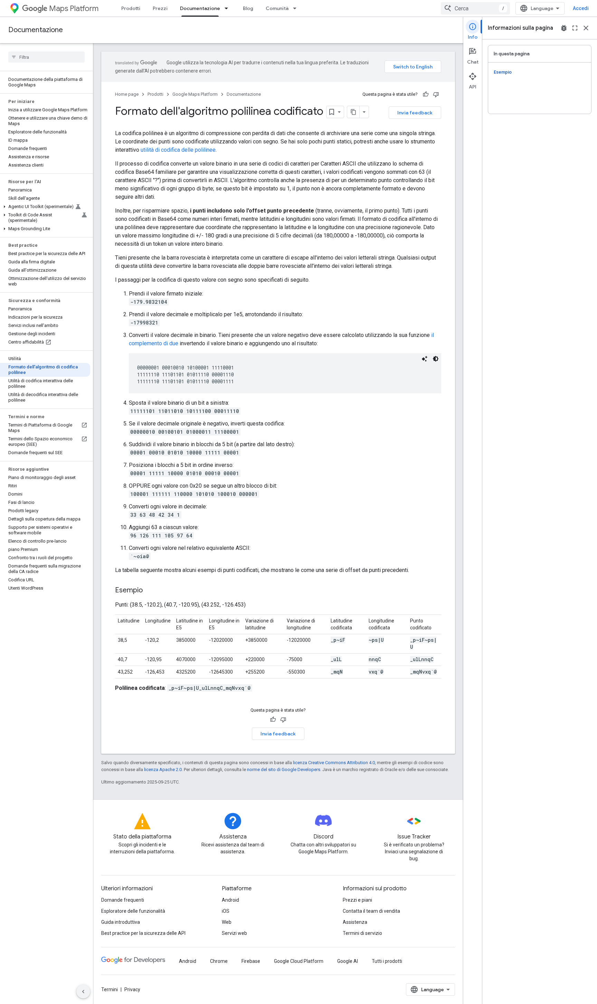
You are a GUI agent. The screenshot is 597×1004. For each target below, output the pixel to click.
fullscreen (575, 28)
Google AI (347, 961)
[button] (45, 207)
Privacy (132, 989)
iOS (225, 911)
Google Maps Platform (195, 94)
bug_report (564, 28)
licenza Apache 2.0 (163, 769)
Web (226, 922)
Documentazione (200, 8)
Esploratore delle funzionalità (133, 911)
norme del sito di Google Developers (283, 769)
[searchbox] (46, 57)
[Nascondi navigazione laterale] (83, 991)
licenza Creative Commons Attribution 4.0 (334, 762)
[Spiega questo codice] (424, 358)
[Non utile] (436, 94)
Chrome (219, 961)
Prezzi (160, 8)
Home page (127, 94)
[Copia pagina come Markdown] (353, 112)
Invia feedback (415, 113)
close (586, 28)
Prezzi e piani (357, 900)
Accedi (581, 8)
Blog (248, 8)
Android (230, 900)
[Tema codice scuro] (435, 358)
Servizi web (234, 933)
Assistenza (355, 922)
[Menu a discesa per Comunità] (296, 8)
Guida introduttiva (120, 922)
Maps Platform (73, 8)
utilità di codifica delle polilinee (178, 150)
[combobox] (475, 8)
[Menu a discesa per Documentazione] (228, 8)
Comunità (277, 8)
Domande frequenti (122, 900)
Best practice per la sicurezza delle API (143, 933)
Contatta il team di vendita (371, 911)
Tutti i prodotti (387, 961)
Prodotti (130, 8)
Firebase (250, 961)
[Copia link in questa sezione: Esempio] (150, 591)
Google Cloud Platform (298, 961)
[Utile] (425, 94)
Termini (109, 989)
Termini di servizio (362, 933)
